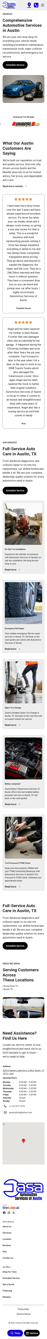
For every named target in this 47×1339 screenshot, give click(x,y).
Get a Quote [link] (8, 1284)
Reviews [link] (7, 1245)
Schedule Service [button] (15, 65)
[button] (9, 5)
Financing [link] (7, 1290)
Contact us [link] (8, 1258)
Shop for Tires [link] (10, 1272)
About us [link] (7, 1226)
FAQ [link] (5, 1251)
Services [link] (7, 1233)
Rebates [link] (7, 1297)
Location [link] (7, 1239)
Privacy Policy (23, 1309)
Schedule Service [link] (11, 1278)
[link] (23, 1189)
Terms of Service (23, 1314)
